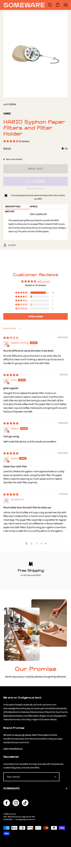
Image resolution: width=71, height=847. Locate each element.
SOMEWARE (11, 788)
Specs (33, 206)
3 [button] (36, 543)
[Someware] (24, 5)
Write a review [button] (35, 316)
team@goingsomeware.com (25, 819)
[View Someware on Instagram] (16, 803)
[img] (10, 337)
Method (9, 211)
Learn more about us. (13, 748)
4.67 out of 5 (43, 281)
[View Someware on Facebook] (6, 803)
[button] (11, 141)
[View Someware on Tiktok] (25, 803)
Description (12, 206)
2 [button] (31, 543)
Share (12, 245)
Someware (12, 814)
